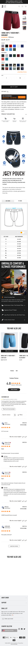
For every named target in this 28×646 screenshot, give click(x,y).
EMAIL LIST (4, 608)
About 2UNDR (5, 598)
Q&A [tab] (17, 371)
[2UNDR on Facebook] (22, 629)
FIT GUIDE (20, 201)
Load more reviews (14, 546)
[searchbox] (7, 415)
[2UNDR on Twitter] (24, 629)
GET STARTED (22, 97)
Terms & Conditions (14, 643)
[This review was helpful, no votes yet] (22, 437)
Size (2, 75)
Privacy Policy (20, 643)
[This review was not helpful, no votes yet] (25, 437)
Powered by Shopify (14, 644)
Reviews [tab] (12, 371)
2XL (20, 78)
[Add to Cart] (9, 351)
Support (3, 603)
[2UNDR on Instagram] (19, 629)
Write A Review (14, 389)
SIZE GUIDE (8, 201)
